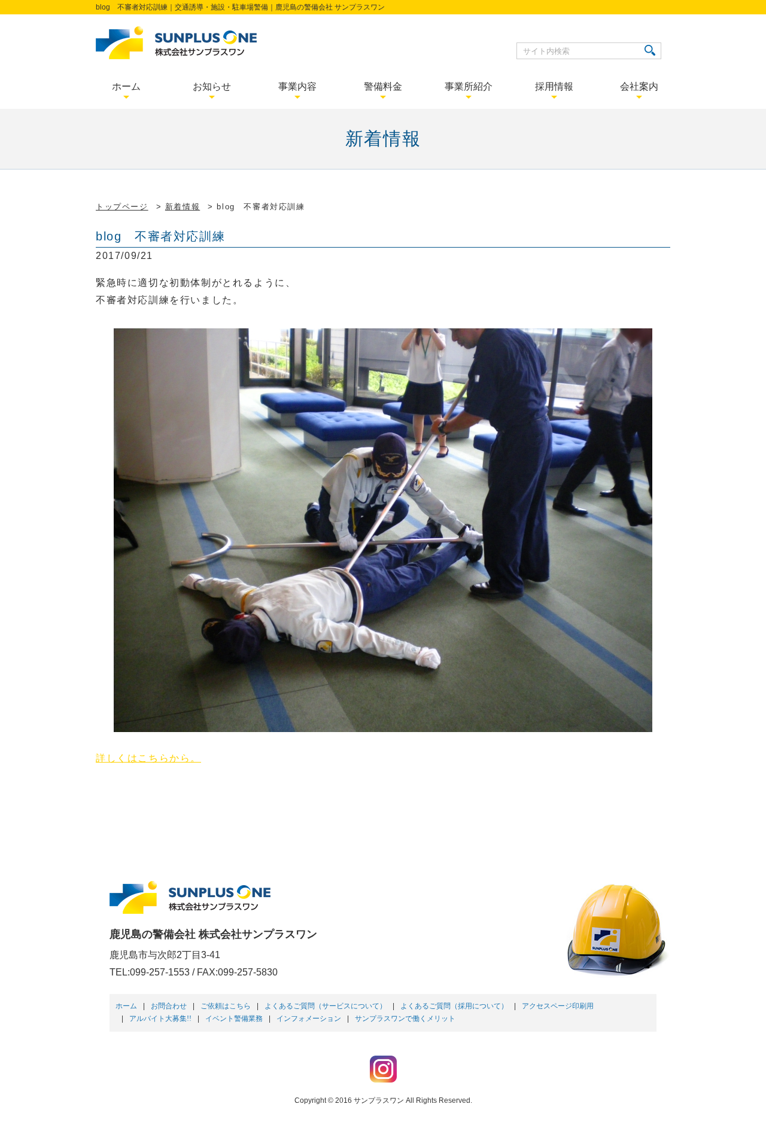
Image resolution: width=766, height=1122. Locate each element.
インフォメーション (308, 1018)
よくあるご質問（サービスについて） (326, 1006)
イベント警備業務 (234, 1018)
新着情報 (182, 206)
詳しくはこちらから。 (148, 758)
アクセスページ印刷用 (558, 1006)
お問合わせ (169, 1006)
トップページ (122, 206)
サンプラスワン (379, 1100)
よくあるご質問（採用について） (454, 1006)
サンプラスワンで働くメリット (405, 1018)
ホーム (126, 1006)
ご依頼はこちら (225, 1006)
